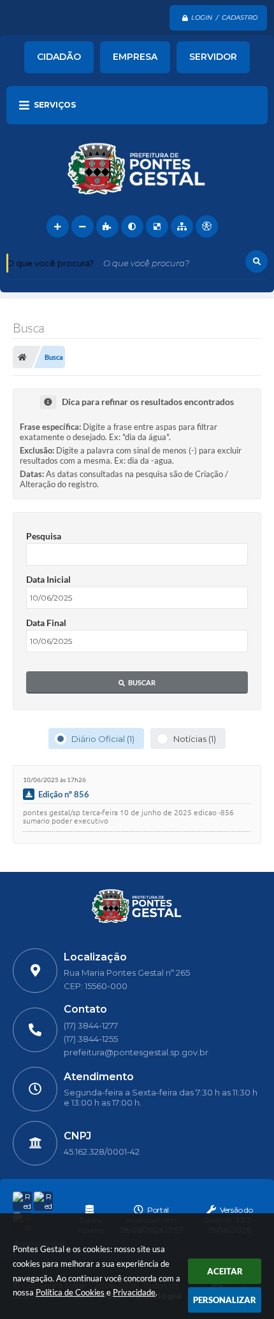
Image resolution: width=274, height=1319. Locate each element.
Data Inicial (48, 579)
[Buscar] (256, 261)
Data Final (46, 622)
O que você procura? (50, 263)
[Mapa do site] (182, 226)
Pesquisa (43, 536)
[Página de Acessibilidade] (207, 226)
